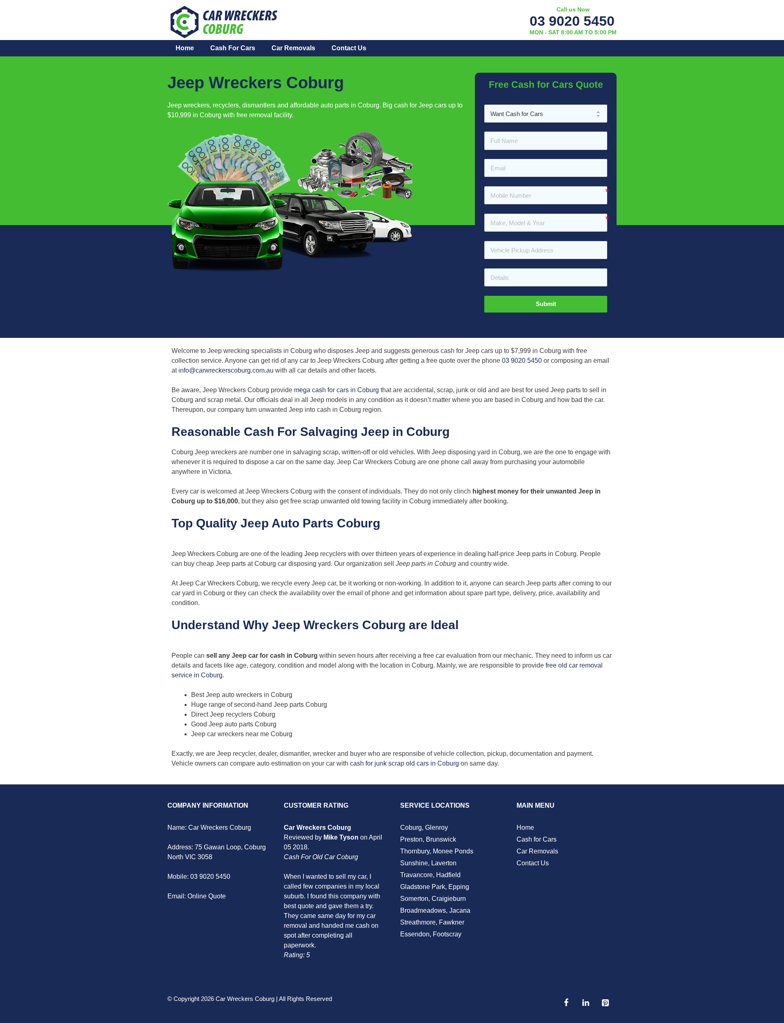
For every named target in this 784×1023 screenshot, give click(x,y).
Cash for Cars (232, 48)
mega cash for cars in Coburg (336, 389)
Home (185, 48)
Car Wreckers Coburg (245, 998)
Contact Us (349, 48)
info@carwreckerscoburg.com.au (226, 370)
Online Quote (206, 896)
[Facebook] (566, 1003)
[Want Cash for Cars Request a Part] (545, 114)
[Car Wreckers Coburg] (224, 21)
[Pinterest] (605, 1003)
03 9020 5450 (572, 21)
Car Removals (293, 48)
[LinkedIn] (585, 1003)
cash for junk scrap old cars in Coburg (404, 763)
